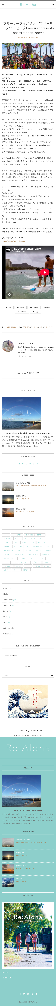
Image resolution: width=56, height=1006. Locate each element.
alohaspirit (17, 535)
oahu (24, 543)
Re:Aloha (41, 543)
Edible (5, 594)
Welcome (33, 486)
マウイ (28, 566)
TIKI (27, 547)
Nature (5, 611)
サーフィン (34, 327)
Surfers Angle (8, 628)
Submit (35, 308)
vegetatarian (37, 547)
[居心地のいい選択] (8, 486)
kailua (33, 539)
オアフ (19, 550)
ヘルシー (46, 562)
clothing (29, 535)
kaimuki (42, 539)
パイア (6, 562)
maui (16, 543)
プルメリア (36, 562)
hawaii (17, 539)
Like (9, 308)
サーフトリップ (33, 554)
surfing (7, 547)
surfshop (17, 547)
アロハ (49, 547)
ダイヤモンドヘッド (10, 558)
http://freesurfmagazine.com (14, 241)
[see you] (8, 882)
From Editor (25, 486)
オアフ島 (28, 550)
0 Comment (33, 37)
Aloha (18, 486)
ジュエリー (45, 554)
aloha (6, 535)
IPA (25, 539)
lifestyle (7, 543)
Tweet (21, 308)
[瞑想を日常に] (8, 499)
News (4, 617)
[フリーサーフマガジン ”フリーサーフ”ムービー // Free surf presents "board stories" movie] (28, 58)
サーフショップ (19, 554)
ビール (14, 562)
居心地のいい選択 (23, 483)
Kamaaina (6, 605)
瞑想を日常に (21, 496)
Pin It (48, 308)
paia (32, 543)
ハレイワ (32, 558)
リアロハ (6, 570)
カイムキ (38, 550)
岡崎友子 (26, 570)
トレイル (22, 558)
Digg (36, 312)
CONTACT (6, 978)
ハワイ (41, 327)
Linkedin (23, 312)
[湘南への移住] (8, 512)
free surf (26, 327)
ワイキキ (16, 570)
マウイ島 (37, 566)
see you (19, 879)
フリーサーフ (48, 327)
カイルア (48, 550)
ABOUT (5, 972)
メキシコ (46, 566)
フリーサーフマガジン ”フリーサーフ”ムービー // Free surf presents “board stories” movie (28, 28)
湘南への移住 (21, 509)
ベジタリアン (8, 566)
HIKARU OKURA (10, 327)
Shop (4, 622)
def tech (40, 535)
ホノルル (18, 566)
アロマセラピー (8, 550)
